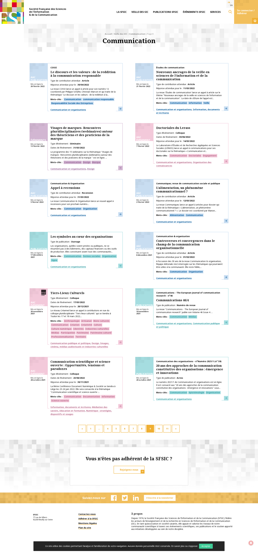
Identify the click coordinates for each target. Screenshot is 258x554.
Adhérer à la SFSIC (88, 518)
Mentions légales (87, 523)
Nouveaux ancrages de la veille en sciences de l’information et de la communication (182, 75)
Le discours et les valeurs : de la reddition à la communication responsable (83, 74)
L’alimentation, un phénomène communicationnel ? (179, 189)
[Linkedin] (136, 498)
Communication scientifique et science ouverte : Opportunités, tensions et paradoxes (80, 365)
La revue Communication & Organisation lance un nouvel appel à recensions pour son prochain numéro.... (82, 202)
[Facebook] (114, 498)
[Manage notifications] (251, 543)
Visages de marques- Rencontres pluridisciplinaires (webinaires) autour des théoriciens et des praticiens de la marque (81, 133)
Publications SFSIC (165, 12)
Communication (137, 34)
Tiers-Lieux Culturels (67, 293)
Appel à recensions (65, 188)
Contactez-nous (87, 514)
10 (159, 428)
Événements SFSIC (194, 12)
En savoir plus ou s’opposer (184, 546)
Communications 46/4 (172, 300)
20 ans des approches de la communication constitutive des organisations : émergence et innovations (189, 369)
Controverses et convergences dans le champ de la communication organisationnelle (185, 244)
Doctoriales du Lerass (173, 128)
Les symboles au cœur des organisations (81, 237)
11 (167, 428)
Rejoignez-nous (129, 469)
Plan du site (84, 527)
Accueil (108, 34)
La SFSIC (122, 12)
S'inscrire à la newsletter (159, 497)
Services (215, 12)
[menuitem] (121, 12)
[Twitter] (125, 498)
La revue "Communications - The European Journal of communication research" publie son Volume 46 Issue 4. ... (184, 311)
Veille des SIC (139, 12)
